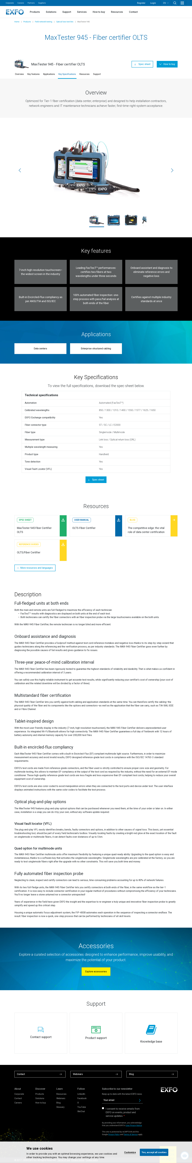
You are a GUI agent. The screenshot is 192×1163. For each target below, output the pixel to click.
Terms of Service (131, 1134)
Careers (20, 3)
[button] (174, 3)
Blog (58, 1102)
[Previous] (20, 170)
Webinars (60, 1098)
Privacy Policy (114, 1134)
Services (82, 12)
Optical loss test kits (64, 22)
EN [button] (164, 3)
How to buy (99, 12)
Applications (49, 74)
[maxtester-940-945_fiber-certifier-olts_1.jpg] (96, 170)
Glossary (60, 1107)
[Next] (172, 170)
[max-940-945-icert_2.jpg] (113, 220)
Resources (117, 12)
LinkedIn (81, 1094)
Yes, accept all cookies (154, 1152)
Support (66, 12)
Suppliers (42, 3)
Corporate (10, 3)
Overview (19, 74)
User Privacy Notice (134, 1125)
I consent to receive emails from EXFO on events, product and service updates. (123, 1112)
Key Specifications (67, 74)
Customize (130, 1152)
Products (35, 12)
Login (153, 3)
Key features (33, 74)
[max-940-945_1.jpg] (131, 220)
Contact (133, 12)
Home (16, 22)
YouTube (81, 1107)
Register (141, 3)
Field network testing (43, 22)
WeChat (81, 1111)
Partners (31, 3)
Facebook (82, 1098)
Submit (140, 1100)
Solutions (51, 12)
